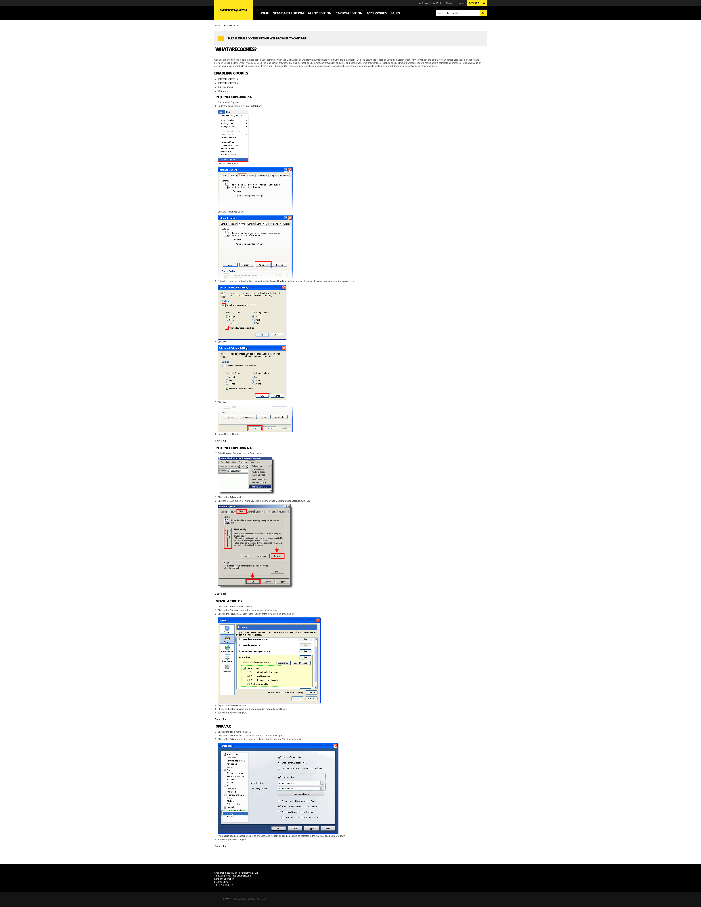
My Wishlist (437, 3)
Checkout (450, 3)
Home (217, 25)
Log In (460, 3)
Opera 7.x (223, 91)
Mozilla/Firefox (225, 87)
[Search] (483, 13)
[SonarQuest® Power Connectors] (234, 10)
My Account (424, 3)
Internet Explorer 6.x (228, 83)
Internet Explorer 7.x (228, 79)
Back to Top (221, 440)
